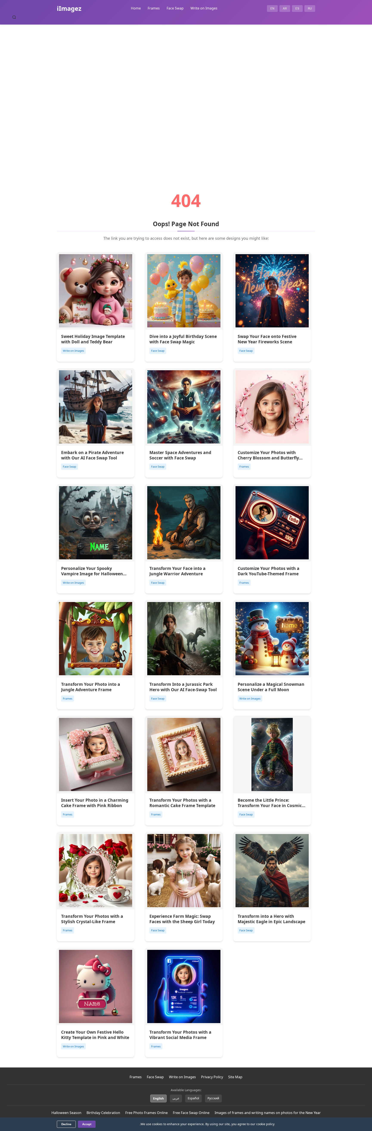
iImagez (69, 8)
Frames (154, 8)
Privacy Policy (212, 1077)
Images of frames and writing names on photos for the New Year (268, 1112)
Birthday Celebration (103, 1112)
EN (272, 8)
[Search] (14, 17)
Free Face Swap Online (191, 1112)
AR (285, 8)
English (158, 1098)
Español (193, 1098)
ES (297, 8)
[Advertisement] (186, 96)
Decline (66, 1124)
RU (310, 8)
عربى (175, 1098)
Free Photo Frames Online (146, 1112)
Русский (213, 1098)
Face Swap (175, 8)
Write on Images (204, 8)
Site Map (235, 1077)
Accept (86, 1124)
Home (136, 8)
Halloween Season (66, 1112)
